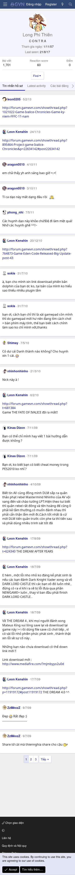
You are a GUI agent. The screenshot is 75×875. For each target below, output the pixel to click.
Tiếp (43, 759)
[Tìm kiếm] (70, 4)
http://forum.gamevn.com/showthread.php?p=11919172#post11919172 (34, 690)
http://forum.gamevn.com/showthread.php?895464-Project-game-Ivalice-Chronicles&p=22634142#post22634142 (34, 144)
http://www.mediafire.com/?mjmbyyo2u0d (33, 664)
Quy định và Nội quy (14, 846)
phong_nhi (15, 212)
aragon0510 (16, 164)
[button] (37, 830)
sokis (11, 273)
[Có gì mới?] (63, 4)
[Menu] (5, 4)
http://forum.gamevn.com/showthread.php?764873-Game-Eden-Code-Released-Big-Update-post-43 (36, 253)
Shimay (12, 343)
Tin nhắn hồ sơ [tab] (12, 85)
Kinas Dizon (16, 427)
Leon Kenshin (17, 131)
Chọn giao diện (14, 823)
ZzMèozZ (13, 707)
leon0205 (14, 99)
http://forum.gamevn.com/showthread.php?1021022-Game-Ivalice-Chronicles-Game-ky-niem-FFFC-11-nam (34, 112)
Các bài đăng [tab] (59, 85)
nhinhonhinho (17, 371)
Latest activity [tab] (36, 85)
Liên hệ (6, 838)
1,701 (7, 64)
